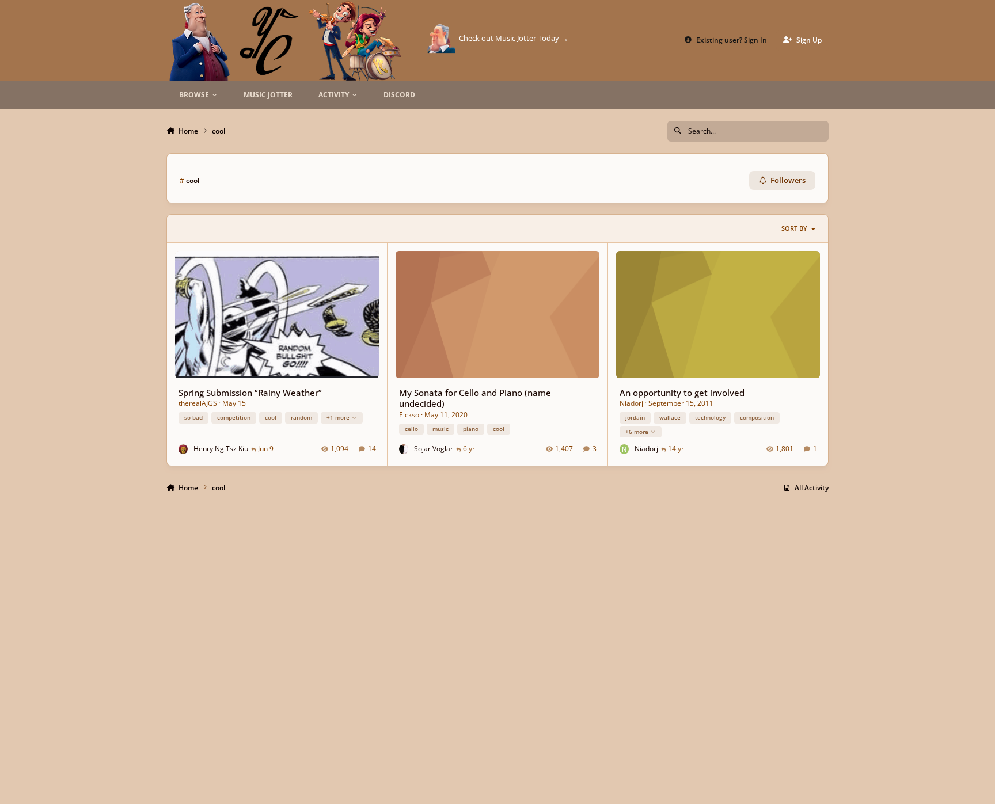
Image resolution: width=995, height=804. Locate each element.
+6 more (636, 432)
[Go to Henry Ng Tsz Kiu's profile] (183, 449)
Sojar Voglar (433, 449)
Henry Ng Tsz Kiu (220, 449)
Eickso (409, 415)
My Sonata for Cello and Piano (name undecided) (475, 398)
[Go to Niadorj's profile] (624, 449)
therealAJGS (198, 403)
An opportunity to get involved (682, 392)
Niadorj (631, 403)
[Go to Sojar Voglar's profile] (404, 449)
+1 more (338, 417)
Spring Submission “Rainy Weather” (250, 392)
